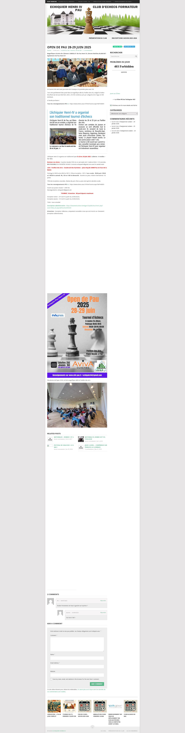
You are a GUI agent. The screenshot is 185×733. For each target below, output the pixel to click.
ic (67, 104)
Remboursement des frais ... (124, 1)
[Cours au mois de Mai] (130, 706)
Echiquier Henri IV (58, 731)
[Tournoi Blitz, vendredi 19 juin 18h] (69, 706)
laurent (49, 50)
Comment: (53, 635)
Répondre (103, 600)
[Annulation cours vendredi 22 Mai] (100, 706)
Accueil (103, 731)
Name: (52, 654)
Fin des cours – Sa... (84, 1)
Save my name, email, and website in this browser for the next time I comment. (76, 679)
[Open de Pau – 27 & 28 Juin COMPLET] (54, 706)
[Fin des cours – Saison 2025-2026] (84, 706)
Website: (52, 671)
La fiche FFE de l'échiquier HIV (125, 99)
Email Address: (55, 663)
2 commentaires (87, 50)
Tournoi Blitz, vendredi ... (67, 1)
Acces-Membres (132, 731)
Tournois (72, 50)
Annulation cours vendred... (102, 1)
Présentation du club (98, 38)
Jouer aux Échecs (115, 93)
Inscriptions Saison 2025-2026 (124, 38)
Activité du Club (65, 50)
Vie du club (79, 50)
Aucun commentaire (59, 439)
